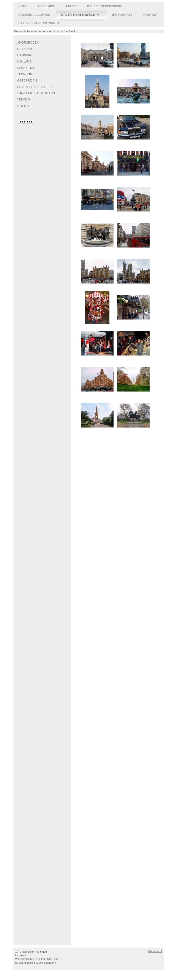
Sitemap (42, 951)
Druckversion (27, 951)
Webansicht (155, 951)
